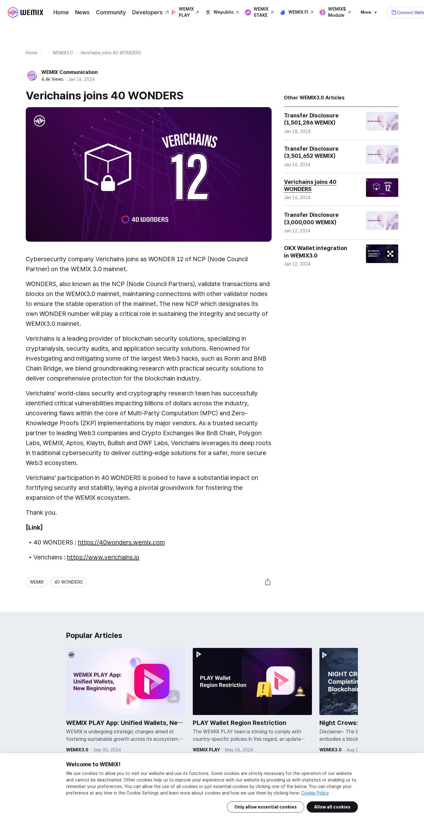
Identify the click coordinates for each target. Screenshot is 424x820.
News (82, 12)
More (366, 12)
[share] (268, 582)
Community (111, 12)
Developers (147, 12)
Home (61, 12)
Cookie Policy (315, 792)
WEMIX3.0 (62, 52)
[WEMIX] (25, 12)
